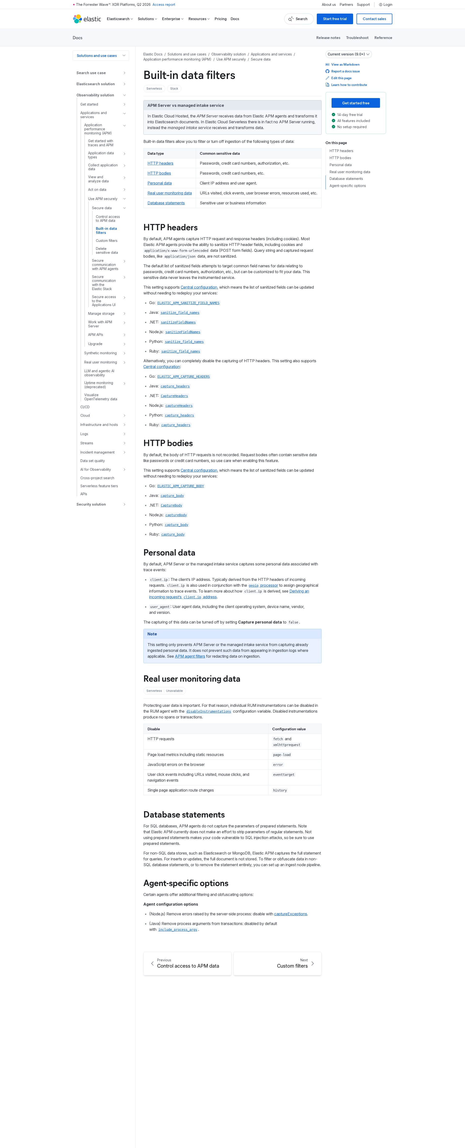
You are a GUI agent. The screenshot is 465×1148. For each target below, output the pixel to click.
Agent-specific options (185, 882)
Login (388, 5)
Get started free (356, 102)
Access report (164, 4)
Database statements (166, 202)
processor (263, 585)
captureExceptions (290, 913)
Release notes (328, 37)
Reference (383, 37)
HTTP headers (160, 163)
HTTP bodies (159, 173)
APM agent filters (190, 656)
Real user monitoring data (169, 193)
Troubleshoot (357, 37)
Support (363, 4)
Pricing (221, 18)
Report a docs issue (345, 71)
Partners (346, 4)
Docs (235, 18)
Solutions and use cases (97, 55)
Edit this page (341, 78)
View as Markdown (345, 64)
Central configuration (199, 287)
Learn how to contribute (349, 84)
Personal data (159, 183)
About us (329, 4)
